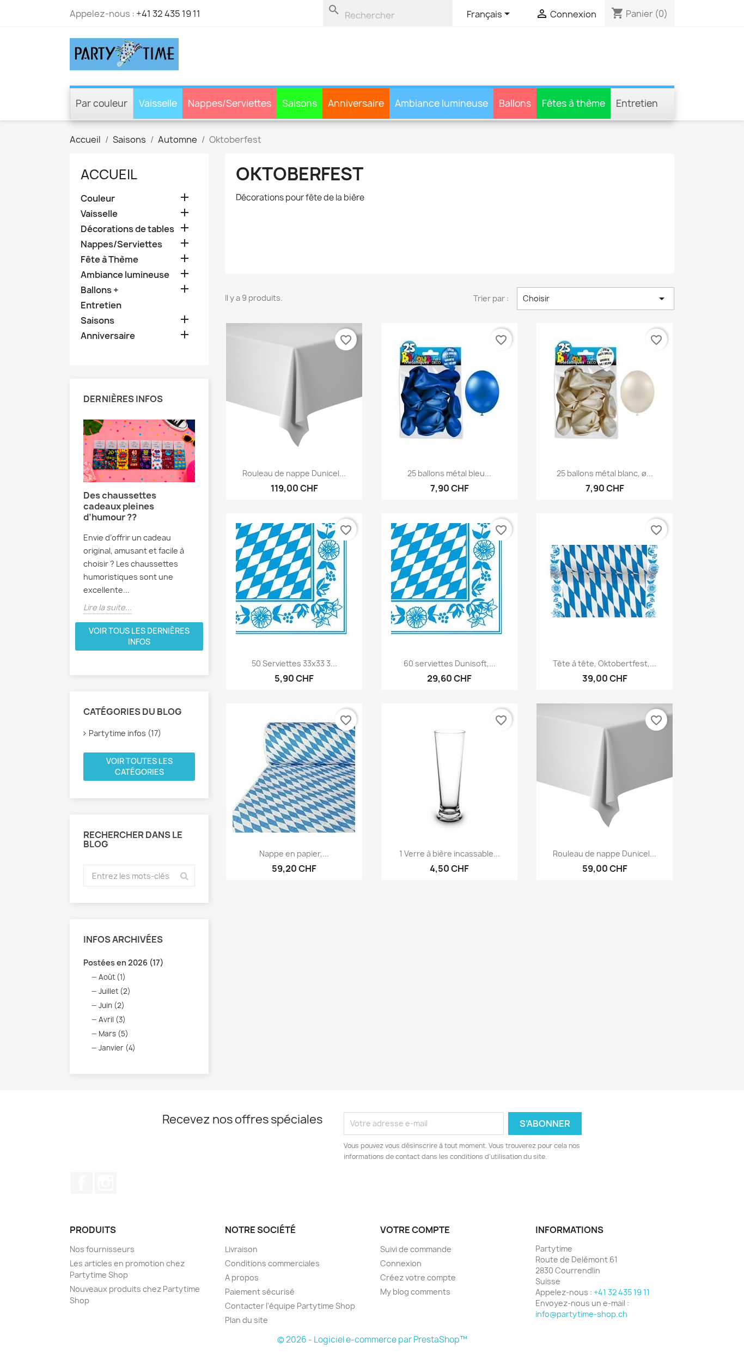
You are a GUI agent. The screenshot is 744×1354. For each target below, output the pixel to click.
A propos (242, 1277)
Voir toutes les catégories (139, 766)
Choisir (595, 298)
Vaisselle (99, 214)
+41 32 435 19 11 (168, 14)
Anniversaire (108, 336)
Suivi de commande (416, 1249)
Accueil (109, 174)
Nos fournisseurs (102, 1249)
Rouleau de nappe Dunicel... (294, 473)
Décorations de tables (127, 229)
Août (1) (112, 977)
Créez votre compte (418, 1277)
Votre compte (415, 1230)
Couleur (98, 198)
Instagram (106, 1183)
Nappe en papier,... (294, 853)
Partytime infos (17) (125, 733)
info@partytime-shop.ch (581, 1314)
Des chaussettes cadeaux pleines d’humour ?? (119, 506)
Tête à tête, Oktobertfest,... (604, 663)
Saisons (97, 320)
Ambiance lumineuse (125, 275)
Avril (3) (112, 1019)
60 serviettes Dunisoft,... (450, 663)
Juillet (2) (115, 991)
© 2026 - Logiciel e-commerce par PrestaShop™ (372, 1339)
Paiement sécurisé (260, 1291)
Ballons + (100, 290)
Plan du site (246, 1320)
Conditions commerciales (272, 1263)
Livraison (241, 1249)
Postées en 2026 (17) (123, 962)
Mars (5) (114, 1034)
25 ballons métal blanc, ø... (605, 473)
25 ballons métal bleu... (449, 473)
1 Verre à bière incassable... (449, 853)
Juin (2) (112, 1005)
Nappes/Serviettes (121, 244)
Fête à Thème (109, 259)
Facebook (82, 1183)
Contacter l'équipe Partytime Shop (290, 1306)
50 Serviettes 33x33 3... (294, 663)
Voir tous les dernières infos (139, 636)
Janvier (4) (117, 1048)
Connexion (401, 1263)
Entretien (101, 305)
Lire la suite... (107, 607)
